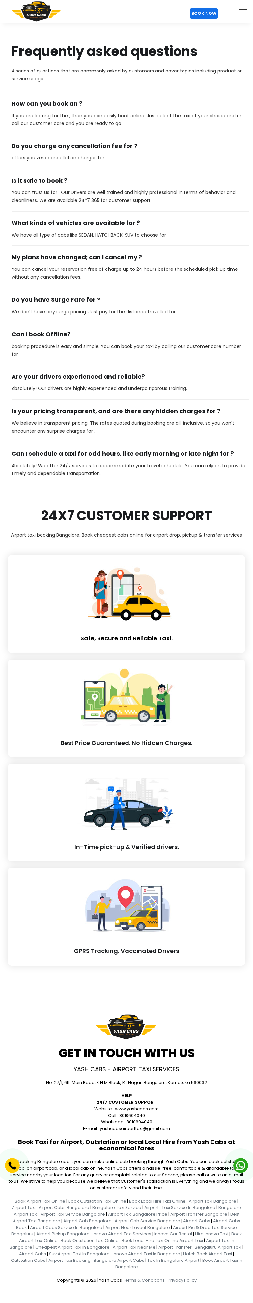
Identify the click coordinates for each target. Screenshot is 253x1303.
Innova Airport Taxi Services (122, 1234)
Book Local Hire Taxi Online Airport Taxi (162, 1240)
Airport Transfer (175, 1247)
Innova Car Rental (173, 1234)
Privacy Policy (182, 1280)
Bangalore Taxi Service (116, 1207)
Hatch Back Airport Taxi (207, 1254)
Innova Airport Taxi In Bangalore (146, 1254)
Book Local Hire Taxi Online (157, 1201)
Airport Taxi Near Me (134, 1247)
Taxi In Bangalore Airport (173, 1260)
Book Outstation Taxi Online (97, 1201)
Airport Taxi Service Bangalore (73, 1214)
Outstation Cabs (28, 1260)
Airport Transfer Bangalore (198, 1214)
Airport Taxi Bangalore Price (137, 1214)
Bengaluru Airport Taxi (218, 1247)
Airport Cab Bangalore (87, 1221)
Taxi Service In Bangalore (188, 1207)
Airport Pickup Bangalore (63, 1234)
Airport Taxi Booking (69, 1260)
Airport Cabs (196, 1221)
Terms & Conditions (144, 1280)
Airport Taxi (24, 1207)
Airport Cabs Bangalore (64, 1207)
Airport (151, 1207)
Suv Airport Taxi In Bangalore (79, 1254)
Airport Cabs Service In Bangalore (66, 1227)
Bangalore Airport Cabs (119, 1260)
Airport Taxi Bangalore (212, 1201)
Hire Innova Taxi (211, 1234)
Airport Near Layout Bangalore (137, 1227)
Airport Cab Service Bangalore (147, 1221)
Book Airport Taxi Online (40, 1201)
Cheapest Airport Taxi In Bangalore (72, 1247)
